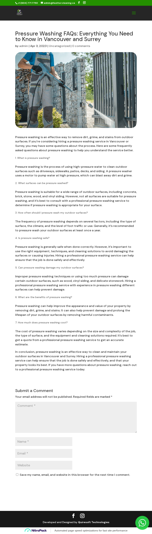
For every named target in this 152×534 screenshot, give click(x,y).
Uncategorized (59, 46)
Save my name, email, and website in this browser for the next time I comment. (75, 475)
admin (23, 46)
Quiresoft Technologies (93, 522)
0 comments (81, 46)
